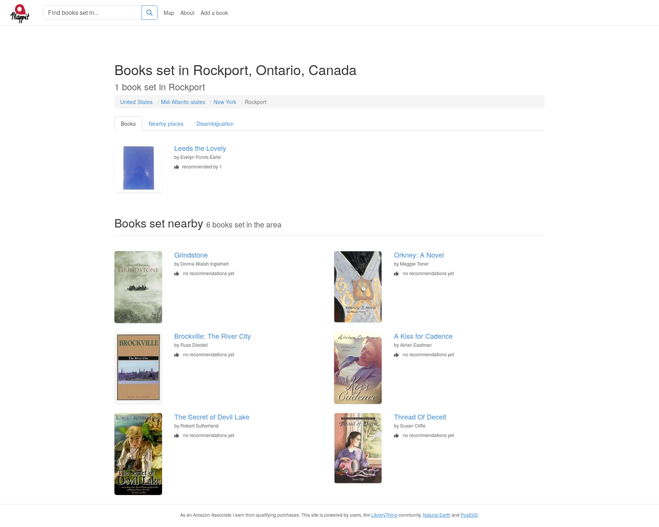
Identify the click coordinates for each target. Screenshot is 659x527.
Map (169, 12)
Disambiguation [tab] (215, 123)
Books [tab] (128, 123)
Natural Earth (436, 514)
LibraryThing (384, 514)
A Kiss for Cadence (423, 336)
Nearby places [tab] (166, 123)
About (187, 12)
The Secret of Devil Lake (211, 416)
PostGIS (469, 514)
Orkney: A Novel (419, 254)
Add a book (214, 12)
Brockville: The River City (212, 336)
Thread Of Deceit (420, 416)
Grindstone (191, 254)
